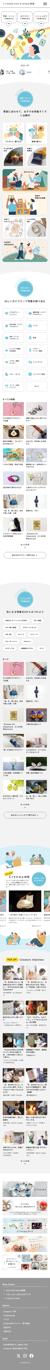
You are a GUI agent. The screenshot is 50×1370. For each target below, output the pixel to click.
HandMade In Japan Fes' (15, 1344)
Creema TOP (9, 1311)
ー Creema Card (11, 1298)
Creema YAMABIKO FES (15, 1348)
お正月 (20, 72)
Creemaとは (9, 1315)
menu (45, 4)
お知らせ (7, 1331)
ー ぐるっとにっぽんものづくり (17, 1294)
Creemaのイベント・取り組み (16, 1323)
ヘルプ (6, 1319)
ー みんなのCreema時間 (14, 1290)
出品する (7, 1327)
